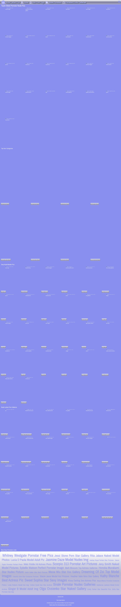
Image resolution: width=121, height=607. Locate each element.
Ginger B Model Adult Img (23, 589)
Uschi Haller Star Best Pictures (36, 572)
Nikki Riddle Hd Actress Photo (37, 564)
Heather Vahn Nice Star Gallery (85, 576)
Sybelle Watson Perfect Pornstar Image (42, 568)
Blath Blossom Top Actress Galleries (81, 568)
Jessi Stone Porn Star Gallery (71, 556)
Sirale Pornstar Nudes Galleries (74, 584)
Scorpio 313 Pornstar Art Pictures (75, 563)
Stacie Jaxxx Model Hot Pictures (54, 576)
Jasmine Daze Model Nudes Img (67, 559)
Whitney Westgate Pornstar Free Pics (27, 555)
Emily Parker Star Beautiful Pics (99, 589)
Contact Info (60, 596)
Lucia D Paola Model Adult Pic (27, 560)
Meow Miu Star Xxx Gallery (64, 572)
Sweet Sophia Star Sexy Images (46, 580)
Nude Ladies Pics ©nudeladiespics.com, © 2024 (61, 605)
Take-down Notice (60, 600)
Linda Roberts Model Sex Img (18, 585)
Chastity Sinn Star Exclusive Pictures (26, 576)
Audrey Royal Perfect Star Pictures (102, 560)
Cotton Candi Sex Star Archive (41, 585)
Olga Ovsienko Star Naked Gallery (63, 588)
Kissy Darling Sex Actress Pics (82, 580)
